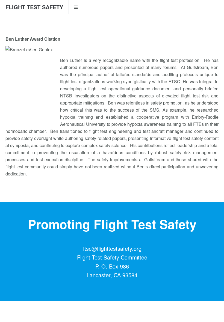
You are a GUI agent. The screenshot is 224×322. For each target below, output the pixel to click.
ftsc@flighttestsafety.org (112, 248)
